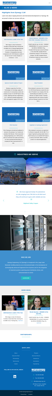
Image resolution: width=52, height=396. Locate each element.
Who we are (26, 257)
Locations (30, 394)
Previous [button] (3, 200)
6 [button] (31, 211)
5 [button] (29, 211)
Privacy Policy (23, 394)
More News (26, 290)
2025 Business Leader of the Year (13, 39)
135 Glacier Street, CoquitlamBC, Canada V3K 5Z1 (39, 384)
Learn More (13, 180)
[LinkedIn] (13, 377)
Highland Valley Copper (26, 203)
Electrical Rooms (36, 355)
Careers (16, 363)
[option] (13, 171)
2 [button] (23, 211)
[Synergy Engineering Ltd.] (11, 3)
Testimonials (16, 361)
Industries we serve (27, 154)
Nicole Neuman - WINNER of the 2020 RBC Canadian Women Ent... (38, 39)
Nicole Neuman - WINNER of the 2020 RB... (39, 312)
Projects (36, 353)
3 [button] (25, 211)
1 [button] (21, 211)
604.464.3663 (41, 374)
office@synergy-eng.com (39, 381)
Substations (36, 358)
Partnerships (26, 334)
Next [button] (48, 200)
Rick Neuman (13, 125)
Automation (36, 361)
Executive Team (16, 355)
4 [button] (27, 211)
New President (38, 83)
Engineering (36, 363)
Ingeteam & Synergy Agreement (38, 125)
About (15, 353)
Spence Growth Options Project (13, 83)
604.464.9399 (41, 378)
